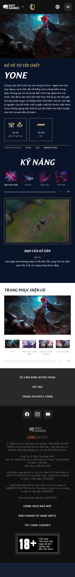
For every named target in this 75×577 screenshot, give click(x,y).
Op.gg (28, 148)
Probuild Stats (50, 148)
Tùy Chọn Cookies (37, 525)
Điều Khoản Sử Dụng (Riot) (37, 516)
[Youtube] (48, 414)
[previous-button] (61, 192)
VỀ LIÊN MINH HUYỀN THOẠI (38, 377)
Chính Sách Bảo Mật (37, 506)
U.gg (37, 148)
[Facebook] (27, 414)
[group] (36, 178)
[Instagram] (37, 414)
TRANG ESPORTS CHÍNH (37, 396)
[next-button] (68, 192)
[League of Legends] (32, 6)
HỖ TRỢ (37, 387)
